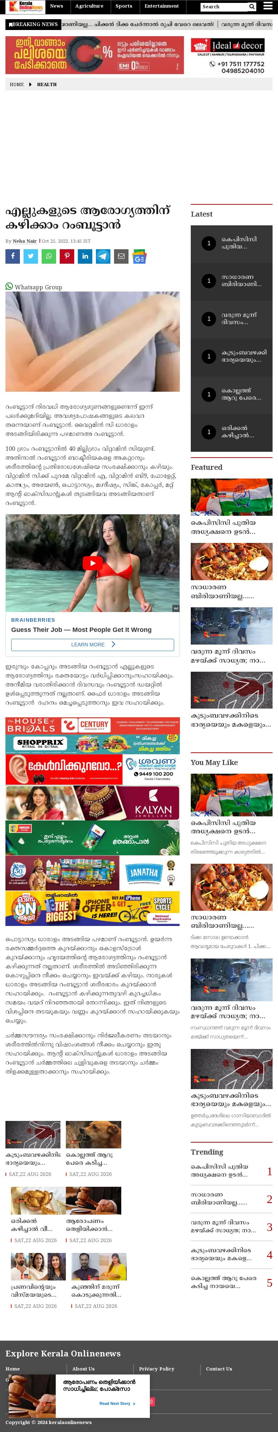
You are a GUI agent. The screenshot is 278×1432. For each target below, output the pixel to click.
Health (47, 85)
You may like (214, 763)
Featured (206, 468)
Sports (123, 6)
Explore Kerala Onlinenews (63, 1354)
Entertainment (161, 6)
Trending (207, 1152)
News (56, 6)
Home (17, 85)
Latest (201, 215)
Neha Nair (25, 242)
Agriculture (89, 6)
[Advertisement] (139, 149)
